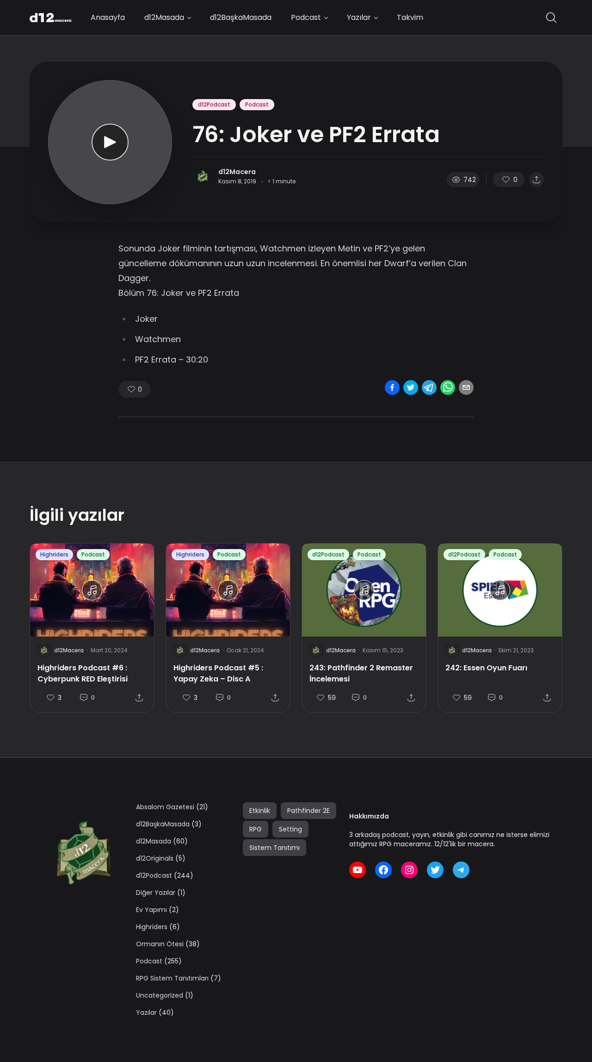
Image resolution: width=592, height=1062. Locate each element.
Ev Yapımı (151, 909)
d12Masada (164, 17)
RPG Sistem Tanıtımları (172, 978)
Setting (290, 829)
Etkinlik (259, 810)
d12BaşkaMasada (240, 17)
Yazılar (359, 17)
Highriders (54, 554)
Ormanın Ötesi (160, 944)
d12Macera (237, 172)
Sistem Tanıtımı (274, 847)
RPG (255, 829)
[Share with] (536, 179)
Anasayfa (108, 17)
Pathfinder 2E (308, 810)
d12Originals (154, 858)
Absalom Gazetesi (165, 807)
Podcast (306, 17)
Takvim (410, 17)
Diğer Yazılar (155, 892)
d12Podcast (214, 104)
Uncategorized (159, 995)
